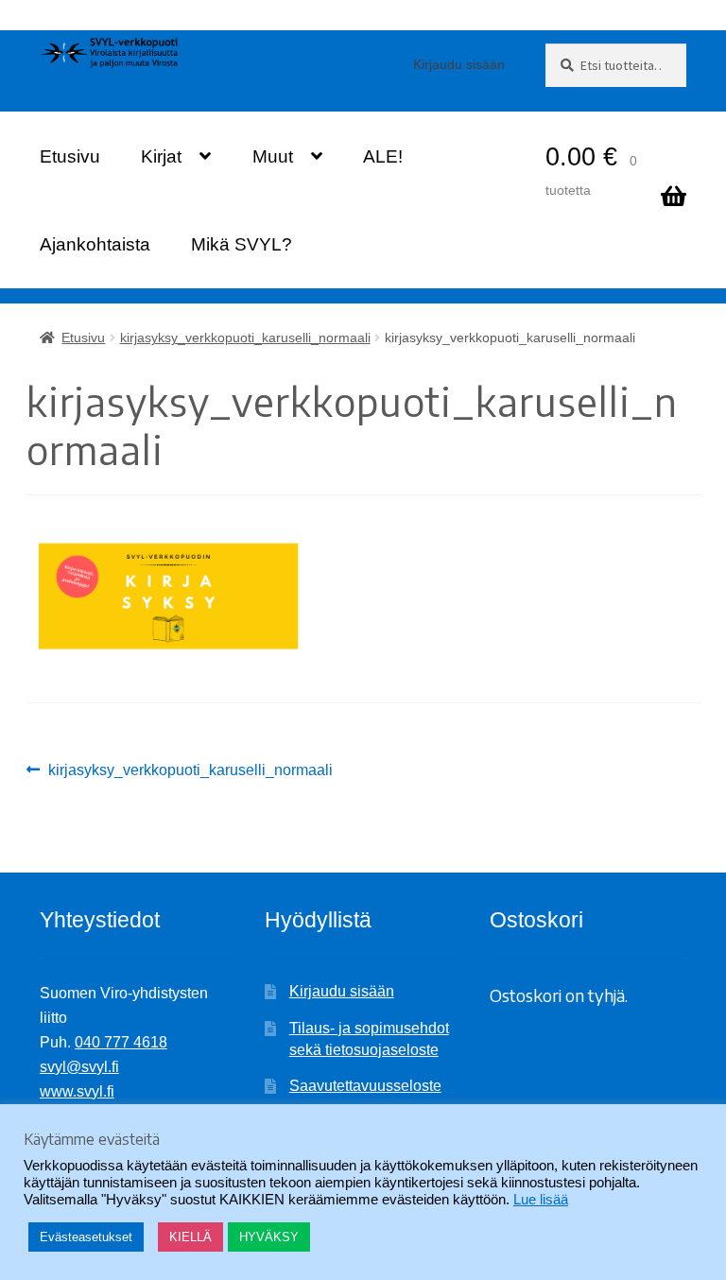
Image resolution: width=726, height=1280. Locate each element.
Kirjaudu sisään (459, 64)
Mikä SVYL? (241, 244)
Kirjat (161, 156)
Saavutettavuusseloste (365, 1086)
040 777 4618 (121, 1042)
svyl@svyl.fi (79, 1067)
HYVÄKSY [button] (269, 1237)
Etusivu (70, 156)
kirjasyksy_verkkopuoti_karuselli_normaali (245, 337)
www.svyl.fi (77, 1091)
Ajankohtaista (95, 244)
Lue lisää (540, 1199)
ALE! (383, 156)
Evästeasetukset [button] (86, 1237)
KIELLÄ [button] (190, 1237)
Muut (272, 156)
